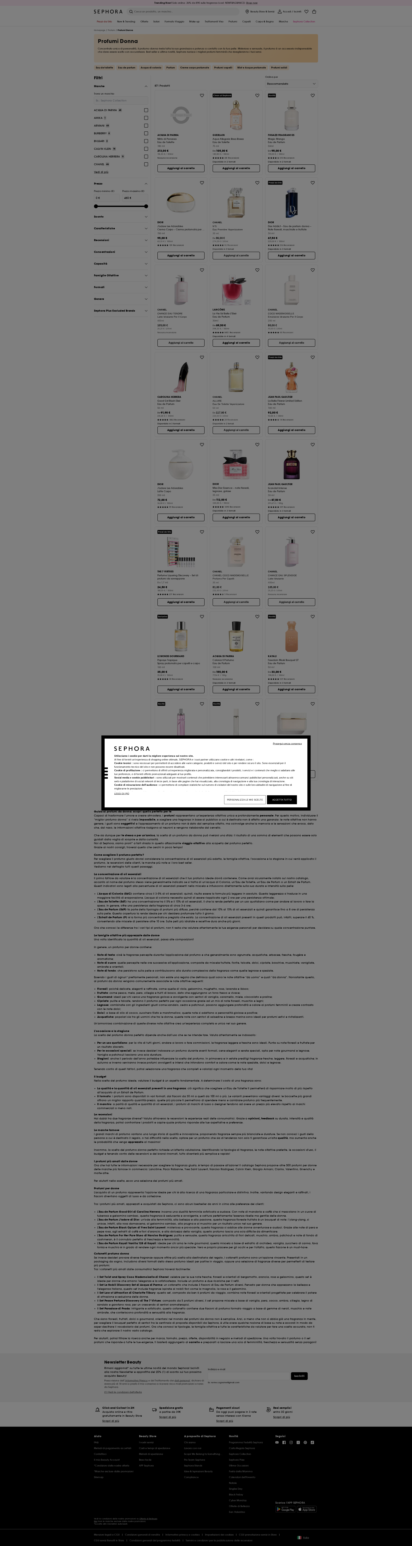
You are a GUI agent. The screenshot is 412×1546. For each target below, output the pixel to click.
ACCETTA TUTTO (282, 799)
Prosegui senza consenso (287, 743)
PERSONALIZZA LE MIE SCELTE (245, 799)
